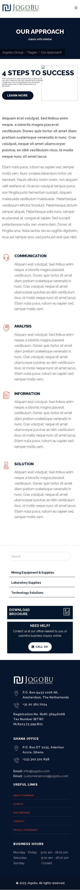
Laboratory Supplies (26, 582)
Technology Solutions (27, 592)
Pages (32, 52)
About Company (23, 795)
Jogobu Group (13, 52)
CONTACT (18, 821)
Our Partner (21, 812)
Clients (18, 804)
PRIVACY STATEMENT (25, 830)
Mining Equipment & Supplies (32, 572)
